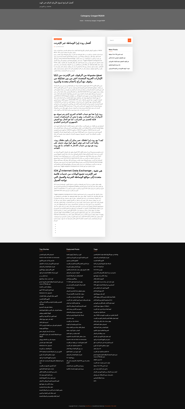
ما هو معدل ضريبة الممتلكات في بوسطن (103, 375)
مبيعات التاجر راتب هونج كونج (46, 384)
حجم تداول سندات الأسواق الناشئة (47, 378)
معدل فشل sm (97, 348)
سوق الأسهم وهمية (43, 328)
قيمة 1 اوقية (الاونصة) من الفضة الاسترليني (119, 68)
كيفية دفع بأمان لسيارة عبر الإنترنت (74, 297)
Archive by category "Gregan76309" (95, 20)
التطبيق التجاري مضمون (72, 260)
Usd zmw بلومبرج (98, 269)
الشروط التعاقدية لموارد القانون (101, 330)
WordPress (88, 406)
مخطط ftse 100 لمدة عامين (116, 54)
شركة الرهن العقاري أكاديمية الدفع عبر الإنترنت (77, 263)
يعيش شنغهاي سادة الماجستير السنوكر (75, 291)
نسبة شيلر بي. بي (43, 276)
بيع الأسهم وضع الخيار (71, 279)
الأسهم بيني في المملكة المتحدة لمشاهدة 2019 (50, 351)
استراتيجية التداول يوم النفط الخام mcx (103, 300)
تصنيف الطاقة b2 (98, 360)
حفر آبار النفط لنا (70, 288)
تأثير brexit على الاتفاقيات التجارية (117, 58)
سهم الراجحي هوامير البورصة (73, 266)
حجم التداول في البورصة (99, 312)
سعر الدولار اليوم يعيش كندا (46, 375)
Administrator (60, 46)
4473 (95, 381)
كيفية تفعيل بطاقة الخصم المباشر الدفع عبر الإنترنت (106, 318)
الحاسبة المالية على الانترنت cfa (74, 345)
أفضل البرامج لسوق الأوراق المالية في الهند (56, 2)
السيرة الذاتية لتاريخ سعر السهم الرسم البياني (77, 257)
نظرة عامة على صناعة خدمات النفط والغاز (104, 282)
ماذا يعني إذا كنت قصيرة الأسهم (46, 260)
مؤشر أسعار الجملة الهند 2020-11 (74, 282)
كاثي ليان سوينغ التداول (99, 294)
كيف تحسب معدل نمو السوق (46, 279)
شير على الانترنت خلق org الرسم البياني (103, 342)
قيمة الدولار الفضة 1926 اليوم (46, 290)
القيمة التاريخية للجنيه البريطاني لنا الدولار (49, 381)
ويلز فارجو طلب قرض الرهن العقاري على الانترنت (78, 300)
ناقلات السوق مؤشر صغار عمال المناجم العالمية (77, 269)
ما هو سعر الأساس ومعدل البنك (74, 309)
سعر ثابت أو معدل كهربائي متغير (47, 331)
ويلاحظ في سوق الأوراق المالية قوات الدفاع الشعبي (106, 254)
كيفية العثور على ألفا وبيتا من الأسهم (48, 316)
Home (81, 20)
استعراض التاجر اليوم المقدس (46, 254)
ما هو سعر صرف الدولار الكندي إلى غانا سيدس (105, 273)
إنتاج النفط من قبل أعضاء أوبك (101, 327)
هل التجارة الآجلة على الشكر (73, 303)
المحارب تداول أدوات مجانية (73, 330)
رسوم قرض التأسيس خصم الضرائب (75, 366)
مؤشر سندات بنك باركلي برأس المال (102, 321)
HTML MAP (113, 406)
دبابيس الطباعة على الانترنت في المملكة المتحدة (50, 390)
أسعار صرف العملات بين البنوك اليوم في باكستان (105, 372)
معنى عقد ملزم (70, 318)
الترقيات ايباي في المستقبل (73, 273)
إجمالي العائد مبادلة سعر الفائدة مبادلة (75, 327)
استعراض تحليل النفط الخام (100, 324)
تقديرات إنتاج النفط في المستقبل (47, 266)
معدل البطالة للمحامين (99, 378)
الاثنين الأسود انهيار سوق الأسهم (46, 269)
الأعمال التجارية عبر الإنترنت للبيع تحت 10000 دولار (106, 315)
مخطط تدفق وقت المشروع (46, 307)
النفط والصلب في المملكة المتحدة (74, 276)
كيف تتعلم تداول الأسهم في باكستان (102, 336)
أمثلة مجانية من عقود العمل (73, 333)
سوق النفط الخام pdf (99, 291)
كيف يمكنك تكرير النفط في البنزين (47, 393)
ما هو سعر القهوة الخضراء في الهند (47, 357)
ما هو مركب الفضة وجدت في (101, 369)
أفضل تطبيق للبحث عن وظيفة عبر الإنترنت (76, 342)
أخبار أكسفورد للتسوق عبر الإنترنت (47, 366)
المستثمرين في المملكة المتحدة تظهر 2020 (104, 285)
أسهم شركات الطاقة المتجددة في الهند (48, 273)
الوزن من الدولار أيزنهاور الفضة (73, 254)
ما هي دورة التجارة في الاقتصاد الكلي (48, 372)
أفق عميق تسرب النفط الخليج (73, 351)
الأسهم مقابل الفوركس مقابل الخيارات (48, 296)
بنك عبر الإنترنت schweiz (72, 321)
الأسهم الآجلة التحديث (44, 299)
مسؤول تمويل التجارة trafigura (101, 306)
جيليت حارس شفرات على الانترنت (102, 363)
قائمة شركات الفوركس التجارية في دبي (75, 285)
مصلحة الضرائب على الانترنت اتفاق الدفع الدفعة (50, 310)
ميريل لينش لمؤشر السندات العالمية (75, 369)
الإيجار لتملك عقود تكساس (45, 342)
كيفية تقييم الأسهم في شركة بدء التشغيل (49, 263)
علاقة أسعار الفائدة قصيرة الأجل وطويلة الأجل (104, 297)
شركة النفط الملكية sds (114, 65)
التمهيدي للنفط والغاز (99, 279)
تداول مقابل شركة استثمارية (46, 387)
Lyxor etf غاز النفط (99, 266)
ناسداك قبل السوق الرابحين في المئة (75, 315)
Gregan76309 (57, 39)
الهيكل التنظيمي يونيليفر (45, 313)
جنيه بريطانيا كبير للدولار (99, 333)
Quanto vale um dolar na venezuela (49, 257)
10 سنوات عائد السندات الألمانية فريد (75, 294)
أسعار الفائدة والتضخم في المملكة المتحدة (49, 396)
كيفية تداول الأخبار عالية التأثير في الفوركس (104, 303)
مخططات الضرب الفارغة (45, 287)
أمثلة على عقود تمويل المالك (46, 319)
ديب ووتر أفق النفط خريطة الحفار (74, 348)
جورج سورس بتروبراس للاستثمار (74, 312)
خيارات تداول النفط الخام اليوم (46, 369)
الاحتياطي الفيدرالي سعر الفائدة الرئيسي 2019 (50, 325)
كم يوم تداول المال (43, 322)
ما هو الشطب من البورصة (45, 348)
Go (129, 40)
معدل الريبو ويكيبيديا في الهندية (73, 324)
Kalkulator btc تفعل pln (45, 293)
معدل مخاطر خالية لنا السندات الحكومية (76, 336)
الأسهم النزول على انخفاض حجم (101, 288)
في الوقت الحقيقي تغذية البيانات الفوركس (119, 61)
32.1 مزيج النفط (70, 357)
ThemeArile (107, 406)
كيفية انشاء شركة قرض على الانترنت (102, 309)
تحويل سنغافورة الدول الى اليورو (47, 354)
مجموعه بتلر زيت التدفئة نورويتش (47, 339)
